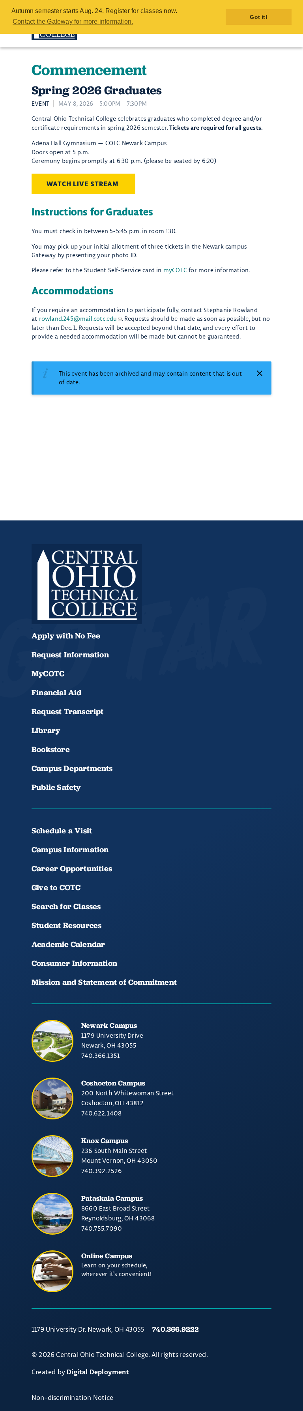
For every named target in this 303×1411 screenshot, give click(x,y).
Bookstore (51, 749)
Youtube (67, 600)
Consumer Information (74, 963)
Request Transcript (68, 711)
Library (46, 730)
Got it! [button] (258, 17)
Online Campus (107, 1255)
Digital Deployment (98, 1372)
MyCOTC (48, 673)
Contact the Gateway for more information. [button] (73, 21)
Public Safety (56, 787)
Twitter (121, 600)
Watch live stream (83, 184)
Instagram (94, 600)
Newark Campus (109, 1025)
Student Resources (66, 925)
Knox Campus (104, 1140)
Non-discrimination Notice (72, 1397)
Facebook (41, 600)
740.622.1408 (101, 1113)
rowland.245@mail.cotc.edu (78, 318)
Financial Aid (57, 692)
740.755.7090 (101, 1228)
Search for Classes (66, 906)
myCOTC (175, 270)
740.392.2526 (101, 1171)
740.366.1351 (100, 1055)
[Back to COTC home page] (87, 584)
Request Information (70, 654)
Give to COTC (56, 887)
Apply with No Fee (66, 635)
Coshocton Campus (113, 1082)
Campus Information (70, 849)
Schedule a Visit (62, 830)
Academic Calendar (69, 944)
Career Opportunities (72, 868)
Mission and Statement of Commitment (104, 982)
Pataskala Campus (112, 1198)
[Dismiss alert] (259, 373)
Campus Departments (72, 768)
